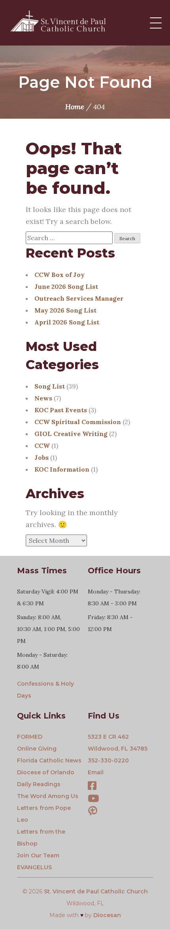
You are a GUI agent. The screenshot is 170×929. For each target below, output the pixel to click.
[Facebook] (92, 787)
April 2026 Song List (66, 322)
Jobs (41, 457)
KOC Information (61, 469)
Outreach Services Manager (78, 298)
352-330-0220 (108, 760)
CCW (42, 445)
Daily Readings (38, 784)
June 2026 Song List (66, 286)
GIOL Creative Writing (71, 434)
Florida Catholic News (49, 760)
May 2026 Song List (65, 310)
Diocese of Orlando (45, 772)
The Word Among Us (47, 796)
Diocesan (107, 915)
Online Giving (37, 748)
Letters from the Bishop (41, 837)
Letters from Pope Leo (44, 813)
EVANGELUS (34, 867)
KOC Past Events (60, 410)
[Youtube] (93, 799)
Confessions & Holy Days (45, 689)
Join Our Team (38, 855)
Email (96, 772)
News (43, 398)
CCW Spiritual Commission (77, 422)
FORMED (29, 736)
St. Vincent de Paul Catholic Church (96, 891)
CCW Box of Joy (59, 275)
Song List (49, 386)
